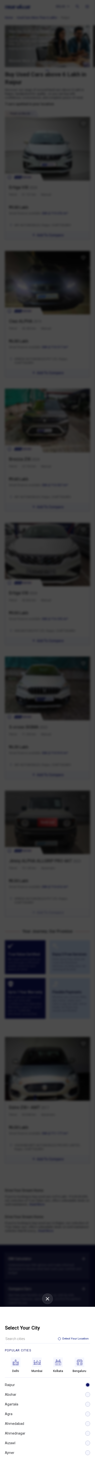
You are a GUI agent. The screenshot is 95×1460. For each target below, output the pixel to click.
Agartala (11, 1404)
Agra (8, 1414)
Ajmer (9, 1453)
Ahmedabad (14, 1424)
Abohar (10, 1394)
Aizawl (10, 1443)
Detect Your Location (75, 1338)
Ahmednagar (15, 1433)
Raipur (10, 1385)
